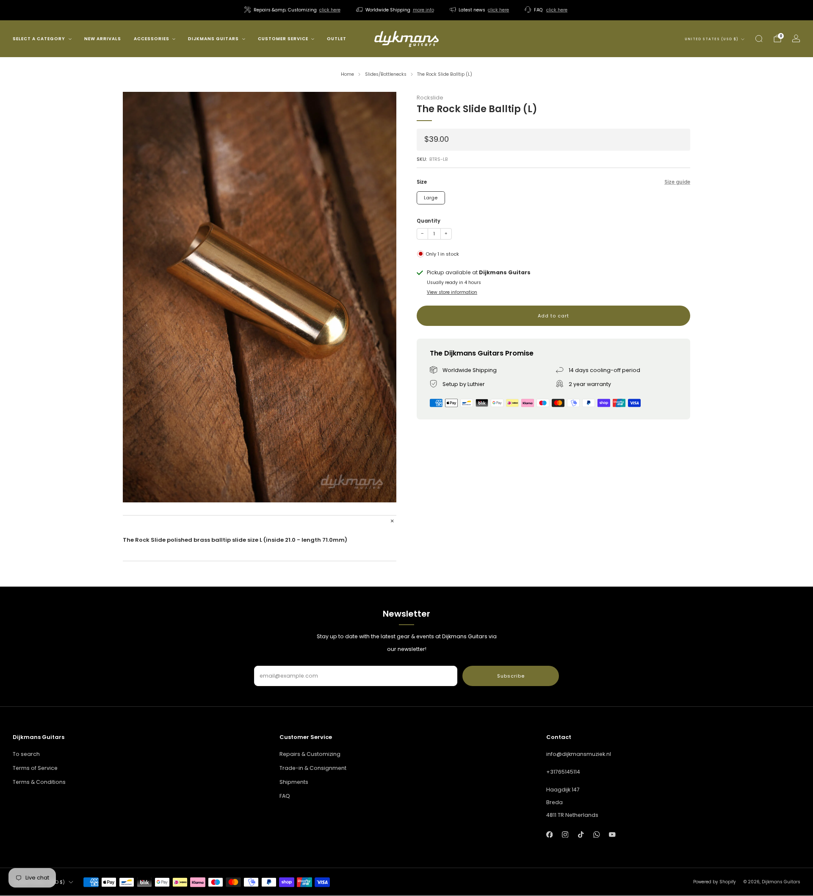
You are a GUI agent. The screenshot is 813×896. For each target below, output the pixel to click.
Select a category (39, 39)
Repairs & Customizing (309, 754)
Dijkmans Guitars (213, 39)
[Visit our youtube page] (612, 834)
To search (26, 754)
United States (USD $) (711, 39)
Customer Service (283, 39)
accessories (151, 39)
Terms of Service (35, 768)
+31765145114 (563, 771)
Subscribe (511, 676)
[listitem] (293, 10)
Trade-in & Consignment (312, 768)
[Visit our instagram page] (565, 834)
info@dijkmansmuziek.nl (578, 754)
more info (423, 10)
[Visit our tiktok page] (581, 834)
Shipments (293, 782)
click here (329, 10)
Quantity (428, 221)
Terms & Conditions (39, 782)
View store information (452, 292)
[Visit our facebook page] (549, 834)
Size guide (677, 182)
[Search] (759, 38)
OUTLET (336, 39)
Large (430, 197)
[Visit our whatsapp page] (596, 834)
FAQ (284, 796)
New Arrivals (102, 39)
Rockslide (430, 98)
